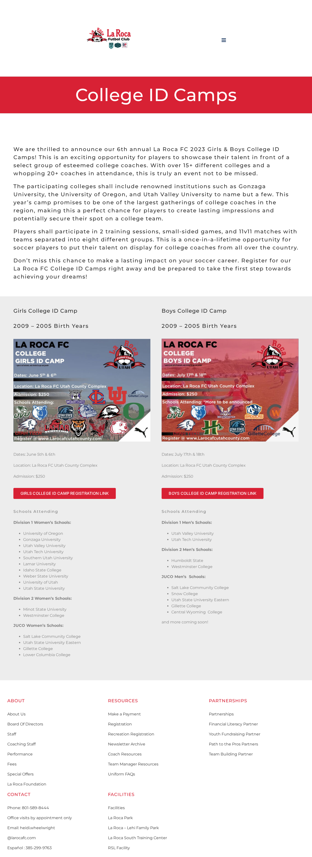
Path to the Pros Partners (233, 744)
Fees (12, 764)
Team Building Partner (231, 754)
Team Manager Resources (133, 764)
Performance (20, 754)
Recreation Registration (131, 734)
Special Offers (20, 774)
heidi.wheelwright (37, 828)
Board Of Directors (25, 724)
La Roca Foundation (26, 784)
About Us (16, 714)
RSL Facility (119, 848)
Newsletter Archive (126, 744)
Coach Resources (125, 754)
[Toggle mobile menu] (224, 40)
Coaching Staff (21, 744)
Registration (120, 724)
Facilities (116, 807)
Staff (11, 734)
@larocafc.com (21, 838)
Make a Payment (124, 714)
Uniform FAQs (121, 774)
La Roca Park (120, 818)
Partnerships (221, 714)
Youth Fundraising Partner (234, 734)
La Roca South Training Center (137, 838)
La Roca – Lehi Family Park (133, 828)
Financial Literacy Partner (233, 724)
